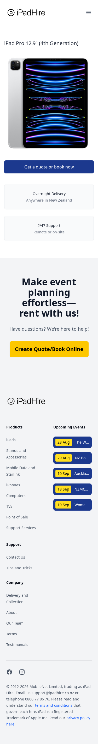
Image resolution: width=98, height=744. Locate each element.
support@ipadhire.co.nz (53, 692)
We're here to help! (68, 329)
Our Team (15, 623)
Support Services (21, 527)
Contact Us (15, 557)
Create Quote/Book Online (49, 349)
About (11, 612)
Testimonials (17, 644)
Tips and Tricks (19, 567)
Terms (11, 633)
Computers (16, 495)
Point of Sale (17, 517)
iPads (11, 439)
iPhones (13, 484)
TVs (9, 506)
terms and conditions (53, 705)
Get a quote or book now (49, 167)
